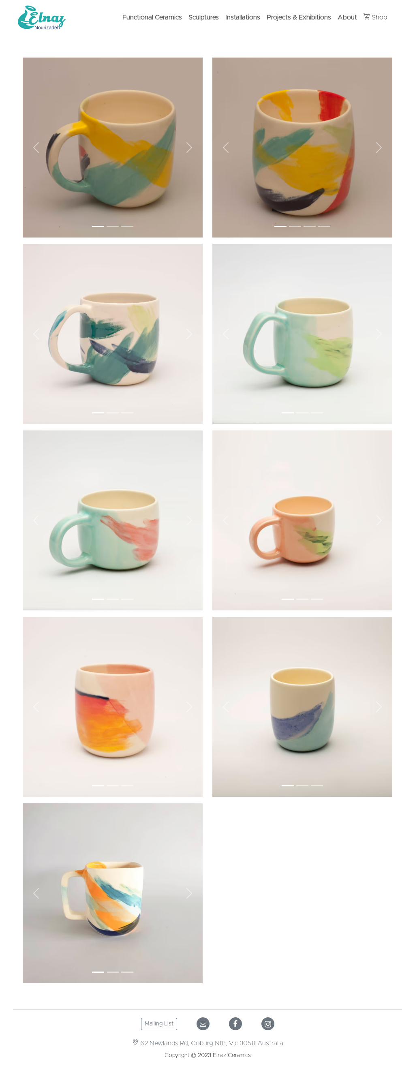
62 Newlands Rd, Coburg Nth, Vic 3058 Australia (211, 1043)
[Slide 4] (324, 226)
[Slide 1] (98, 226)
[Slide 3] (127, 226)
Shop (378, 17)
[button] (36, 148)
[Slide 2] (113, 226)
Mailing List (159, 1024)
